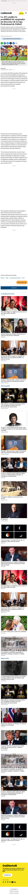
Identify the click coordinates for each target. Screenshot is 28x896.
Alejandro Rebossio (5, 382)
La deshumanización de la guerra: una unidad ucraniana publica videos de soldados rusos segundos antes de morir (13, 678)
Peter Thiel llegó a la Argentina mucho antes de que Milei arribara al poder (14, 312)
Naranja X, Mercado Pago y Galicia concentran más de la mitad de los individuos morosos (13, 380)
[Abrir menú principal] (26, 13)
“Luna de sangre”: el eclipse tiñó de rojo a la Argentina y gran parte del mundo (13, 540)
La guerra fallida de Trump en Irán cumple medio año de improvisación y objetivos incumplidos (12, 747)
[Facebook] (5, 43)
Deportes (2, 277)
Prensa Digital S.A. (14, 889)
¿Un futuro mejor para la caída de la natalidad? (13, 631)
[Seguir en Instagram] (10, 882)
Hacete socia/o (21, 13)
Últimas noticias (5, 658)
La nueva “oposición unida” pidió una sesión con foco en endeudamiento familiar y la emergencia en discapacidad (13, 475)
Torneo (23, 277)
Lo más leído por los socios (7, 293)
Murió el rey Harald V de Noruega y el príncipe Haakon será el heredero (13, 724)
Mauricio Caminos (4, 408)
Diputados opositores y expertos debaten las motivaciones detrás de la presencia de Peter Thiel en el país (13, 563)
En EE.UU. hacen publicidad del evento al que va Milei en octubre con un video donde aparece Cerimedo (14, 429)
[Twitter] (10, 43)
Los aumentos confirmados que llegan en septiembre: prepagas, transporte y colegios (12, 653)
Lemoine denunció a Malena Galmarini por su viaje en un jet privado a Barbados (13, 334)
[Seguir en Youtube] (12, 882)
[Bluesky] (8, 43)
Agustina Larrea (4, 499)
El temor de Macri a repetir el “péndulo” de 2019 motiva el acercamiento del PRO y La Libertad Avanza (12, 357)
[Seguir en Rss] (15, 882)
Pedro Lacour (3, 360)
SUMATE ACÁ (7, 875)
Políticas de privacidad (14, 891)
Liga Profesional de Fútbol (15, 277)
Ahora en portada (5, 386)
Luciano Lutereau (4, 520)
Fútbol (7, 277)
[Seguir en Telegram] (7, 882)
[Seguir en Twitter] (3, 882)
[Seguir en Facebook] (5, 882)
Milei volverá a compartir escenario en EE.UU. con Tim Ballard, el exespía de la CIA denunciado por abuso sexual (13, 405)
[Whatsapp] (2, 43)
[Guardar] (16, 43)
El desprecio (4, 519)
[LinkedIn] (13, 43)
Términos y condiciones (14, 893)
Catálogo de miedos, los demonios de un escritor (12, 497)
